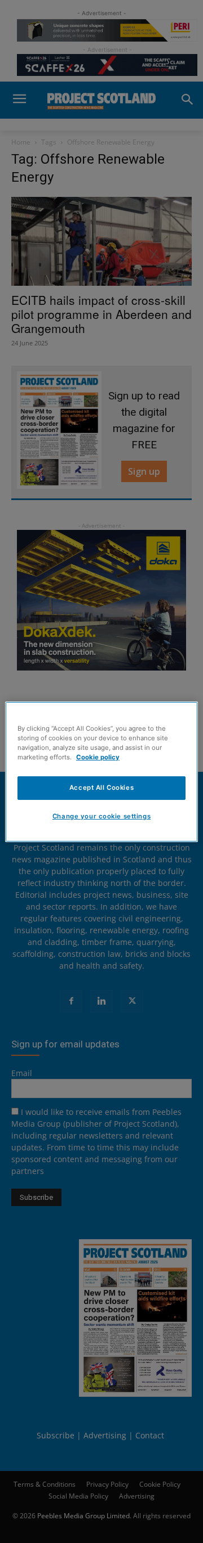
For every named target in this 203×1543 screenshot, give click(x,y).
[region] (101, 771)
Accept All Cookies (101, 787)
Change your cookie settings (101, 816)
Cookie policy (98, 757)
